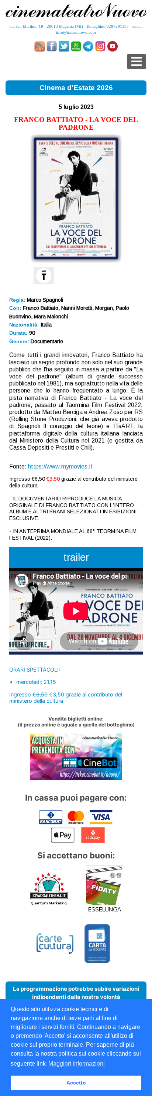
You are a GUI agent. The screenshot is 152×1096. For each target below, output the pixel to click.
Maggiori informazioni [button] (76, 1063)
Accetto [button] (76, 1083)
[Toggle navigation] (136, 61)
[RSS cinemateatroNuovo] (39, 46)
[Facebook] (51, 46)
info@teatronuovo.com (76, 32)
